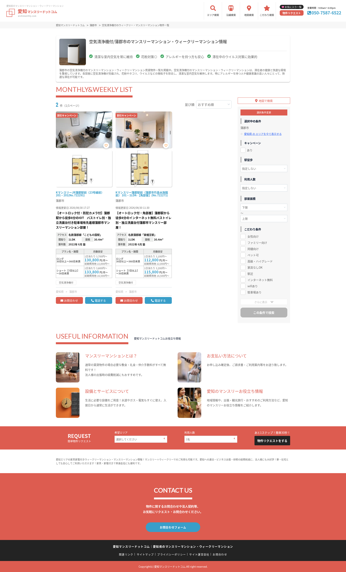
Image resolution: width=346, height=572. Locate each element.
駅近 (250, 274)
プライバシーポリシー (171, 554)
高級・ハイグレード (260, 261)
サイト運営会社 (199, 554)
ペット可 (253, 255)
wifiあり (252, 286)
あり (249, 150)
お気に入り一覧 (293, 7)
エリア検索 (213, 15)
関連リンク (126, 554)
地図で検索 (266, 101)
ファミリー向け (257, 243)
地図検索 (249, 15)
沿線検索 (231, 15)
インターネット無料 (260, 280)
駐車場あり (254, 292)
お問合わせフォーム (173, 527)
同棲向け (253, 249)
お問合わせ (71, 300)
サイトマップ (145, 554)
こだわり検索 (267, 15)
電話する (100, 300)
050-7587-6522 (326, 13)
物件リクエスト (292, 13)
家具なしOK (255, 267)
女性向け (253, 236)
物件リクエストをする (272, 441)
